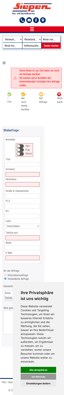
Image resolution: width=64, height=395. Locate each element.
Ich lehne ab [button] (38, 376)
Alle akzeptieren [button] (38, 369)
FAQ (4, 382)
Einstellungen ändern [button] (38, 383)
